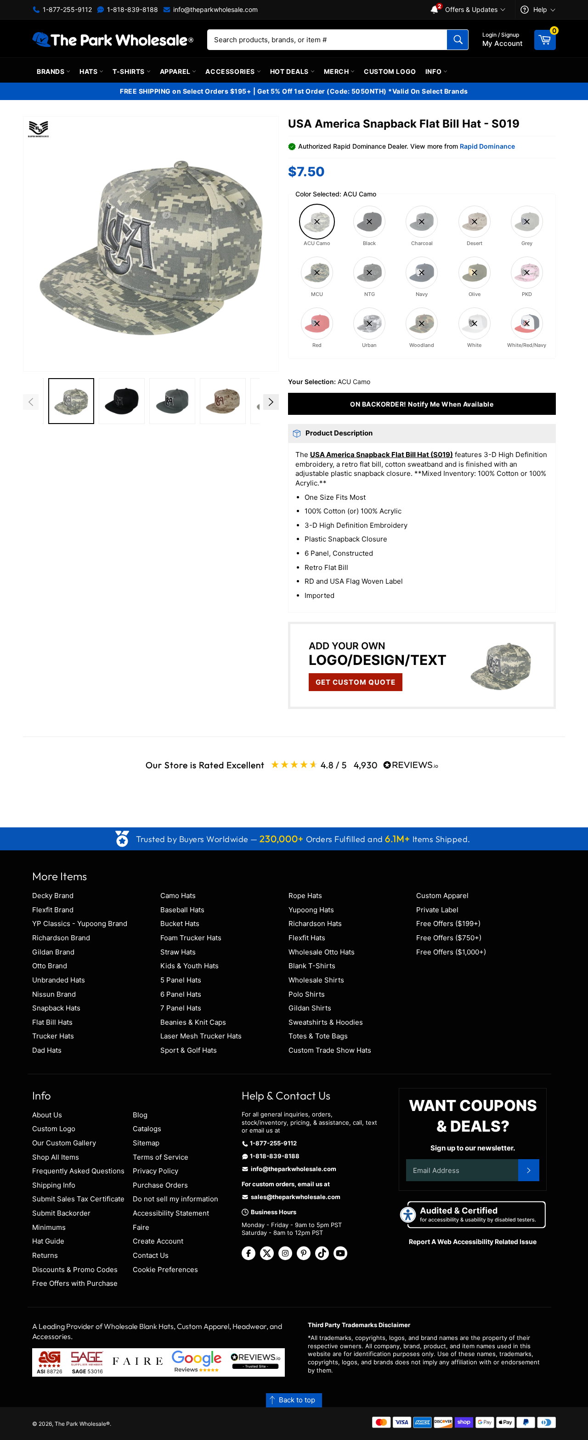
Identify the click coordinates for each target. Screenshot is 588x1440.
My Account (502, 39)
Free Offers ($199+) (448, 923)
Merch (337, 71)
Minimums (49, 1227)
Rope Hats (305, 895)
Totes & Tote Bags (318, 1036)
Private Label (437, 909)
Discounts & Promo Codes (75, 1269)
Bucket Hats (179, 923)
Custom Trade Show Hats (329, 1050)
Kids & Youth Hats (189, 965)
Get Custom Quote (356, 682)
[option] (71, 402)
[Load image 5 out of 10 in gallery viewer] (223, 401)
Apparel (176, 71)
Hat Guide (48, 1241)
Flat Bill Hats (52, 1022)
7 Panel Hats (180, 1008)
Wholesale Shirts (316, 980)
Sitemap (146, 1143)
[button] (150, 244)
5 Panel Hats (180, 980)
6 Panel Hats (180, 994)
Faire (141, 1227)
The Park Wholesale (80, 1423)
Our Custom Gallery (64, 1143)
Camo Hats (178, 895)
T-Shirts (129, 71)
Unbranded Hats (58, 980)
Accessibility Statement (171, 1213)
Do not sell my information (175, 1198)
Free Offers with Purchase (75, 1283)
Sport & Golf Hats (188, 1050)
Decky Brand (53, 895)
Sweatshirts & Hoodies (325, 1022)
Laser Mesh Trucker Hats (201, 1036)
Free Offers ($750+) (448, 937)
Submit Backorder (61, 1213)
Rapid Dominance (487, 146)
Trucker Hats (53, 1036)
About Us (47, 1115)
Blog (140, 1115)
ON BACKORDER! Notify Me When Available (421, 404)
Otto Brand (49, 965)
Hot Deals (290, 71)
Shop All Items (55, 1157)
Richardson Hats (315, 923)
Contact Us (151, 1255)
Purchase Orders (160, 1185)
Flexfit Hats (306, 937)
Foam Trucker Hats (190, 937)
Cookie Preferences (165, 1269)
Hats (89, 71)
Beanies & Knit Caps (193, 1022)
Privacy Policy (155, 1171)
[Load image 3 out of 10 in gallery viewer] (122, 401)
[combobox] (338, 39)
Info (434, 71)
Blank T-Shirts (311, 965)
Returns (45, 1255)
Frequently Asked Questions (78, 1171)
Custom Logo (390, 71)
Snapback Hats (56, 1008)
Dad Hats (47, 1050)
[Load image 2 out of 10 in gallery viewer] (71, 401)
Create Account (158, 1241)
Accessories (230, 71)
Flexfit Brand (53, 909)
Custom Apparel (442, 895)
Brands (51, 71)
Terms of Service (160, 1157)
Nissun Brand (54, 994)
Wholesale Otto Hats (321, 952)
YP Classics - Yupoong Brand (79, 923)
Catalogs (147, 1128)
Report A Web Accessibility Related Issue (473, 1241)
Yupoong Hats (311, 909)
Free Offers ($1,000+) (451, 952)
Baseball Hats (182, 909)
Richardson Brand (61, 937)
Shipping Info (53, 1185)
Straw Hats (178, 952)
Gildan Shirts (309, 1008)
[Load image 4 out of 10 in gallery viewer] (172, 401)
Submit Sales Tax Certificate (78, 1198)
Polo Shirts (306, 994)
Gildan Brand (53, 952)
